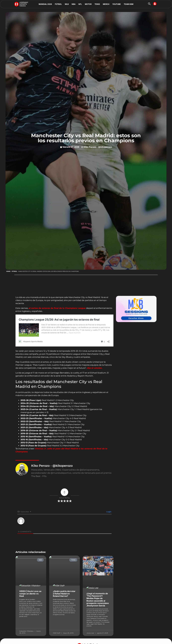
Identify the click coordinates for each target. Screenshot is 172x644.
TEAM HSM (128, 4)
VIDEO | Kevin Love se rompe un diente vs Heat (30, 593)
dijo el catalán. (94, 368)
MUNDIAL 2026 (45, 4)
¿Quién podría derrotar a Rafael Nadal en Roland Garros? (64, 593)
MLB (67, 4)
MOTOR (88, 4)
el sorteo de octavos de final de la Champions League (57, 308)
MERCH (106, 4)
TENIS (97, 4)
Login (108, 512)
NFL (80, 4)
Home (8, 271)
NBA (73, 4)
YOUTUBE (116, 4)
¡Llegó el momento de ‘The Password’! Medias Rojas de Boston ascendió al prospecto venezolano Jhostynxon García (98, 599)
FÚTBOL (58, 4)
